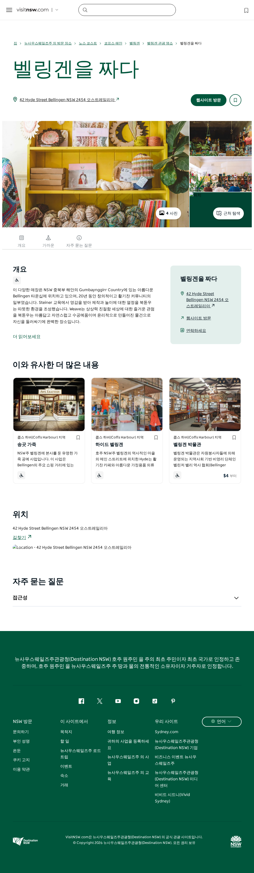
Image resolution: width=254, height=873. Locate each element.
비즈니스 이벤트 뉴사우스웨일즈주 (175, 760)
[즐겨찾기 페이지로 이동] (245, 9)
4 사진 (172, 213)
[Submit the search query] (84, 9)
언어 (221, 721)
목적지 (66, 732)
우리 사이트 (166, 721)
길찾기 (19, 538)
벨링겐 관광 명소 (160, 43)
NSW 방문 (22, 721)
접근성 (20, 597)
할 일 (64, 741)
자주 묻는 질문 (79, 245)
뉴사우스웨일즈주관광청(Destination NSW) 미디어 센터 (176, 779)
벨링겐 (134, 43)
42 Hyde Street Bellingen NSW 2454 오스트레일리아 (68, 100)
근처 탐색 (231, 213)
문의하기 (21, 732)
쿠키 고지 (21, 760)
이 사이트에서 (74, 721)
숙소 (64, 776)
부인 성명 (21, 741)
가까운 (48, 245)
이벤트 (66, 766)
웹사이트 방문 (208, 100)
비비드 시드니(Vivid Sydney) (172, 798)
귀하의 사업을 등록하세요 (128, 744)
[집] (32, 10)
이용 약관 (21, 769)
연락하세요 (196, 331)
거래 (64, 785)
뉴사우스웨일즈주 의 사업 (128, 760)
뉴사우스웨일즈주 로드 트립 (80, 754)
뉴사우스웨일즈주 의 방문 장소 (48, 43)
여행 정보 (115, 732)
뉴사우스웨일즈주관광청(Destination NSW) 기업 (176, 744)
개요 (22, 245)
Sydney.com (166, 732)
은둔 (17, 751)
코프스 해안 (113, 43)
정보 (111, 721)
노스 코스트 (88, 43)
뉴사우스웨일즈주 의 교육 (128, 776)
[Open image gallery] (95, 226)
